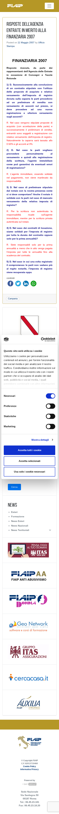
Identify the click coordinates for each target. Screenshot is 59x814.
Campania (13, 298)
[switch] (50, 406)
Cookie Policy (29, 766)
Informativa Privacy (29, 769)
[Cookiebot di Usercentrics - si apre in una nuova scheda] (41, 339)
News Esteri (17, 521)
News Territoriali (20, 530)
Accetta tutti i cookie (29, 450)
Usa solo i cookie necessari (29, 471)
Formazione (17, 516)
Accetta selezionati (29, 461)
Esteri (14, 512)
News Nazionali (19, 525)
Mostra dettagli (40, 439)
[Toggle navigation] (49, 6)
